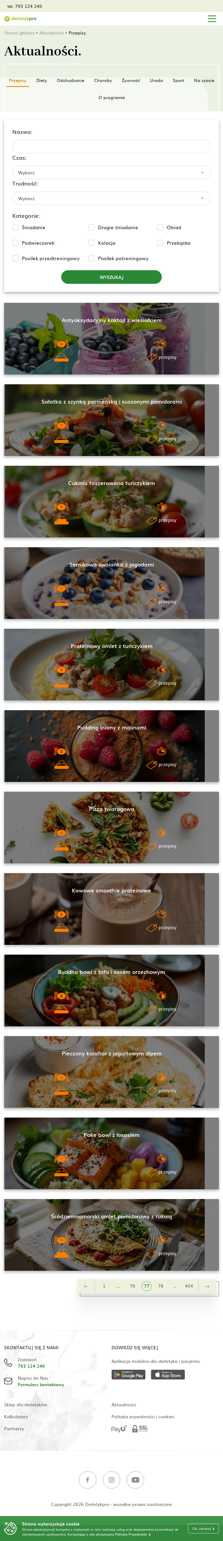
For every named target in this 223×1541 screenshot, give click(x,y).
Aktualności (51, 32)
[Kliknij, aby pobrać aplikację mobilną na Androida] (131, 1375)
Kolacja (106, 242)
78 (160, 1285)
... (118, 1285)
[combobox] (111, 172)
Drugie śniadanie (118, 227)
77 (146, 1285)
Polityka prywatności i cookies (143, 1416)
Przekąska (178, 242)
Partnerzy (14, 1428)
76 (132, 1285)
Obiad (174, 227)
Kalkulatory (16, 1416)
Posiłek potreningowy (123, 258)
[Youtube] (135, 1480)
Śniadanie (33, 227)
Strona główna (19, 32)
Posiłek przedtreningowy (51, 258)
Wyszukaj (111, 277)
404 (189, 1285)
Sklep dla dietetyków (25, 1404)
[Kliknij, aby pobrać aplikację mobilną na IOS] (170, 1375)
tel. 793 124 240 (24, 6)
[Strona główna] (20, 19)
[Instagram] (111, 1480)
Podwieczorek (38, 242)
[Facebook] (87, 1480)
